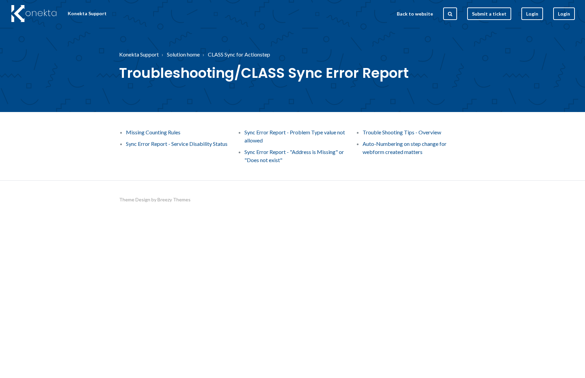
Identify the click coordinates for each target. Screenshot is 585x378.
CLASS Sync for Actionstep (239, 54)
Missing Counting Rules (153, 132)
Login (564, 14)
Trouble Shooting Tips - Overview (402, 132)
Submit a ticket (489, 14)
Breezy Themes (174, 199)
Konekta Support (139, 54)
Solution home (183, 54)
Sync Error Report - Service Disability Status (177, 143)
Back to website (415, 14)
